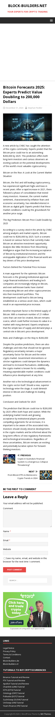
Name (6, 531)
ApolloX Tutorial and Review (16, 683)
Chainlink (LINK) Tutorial (14, 686)
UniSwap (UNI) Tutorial (13, 702)
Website (7, 549)
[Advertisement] (27, 52)
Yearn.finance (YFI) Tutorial (15, 705)
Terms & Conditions (12, 654)
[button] (50, 20)
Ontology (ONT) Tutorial (13, 693)
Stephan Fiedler (35, 107)
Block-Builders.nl (10, 664)
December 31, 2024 (14, 107)
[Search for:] (28, 580)
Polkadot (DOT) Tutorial (13, 696)
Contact (6, 657)
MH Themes (46, 714)
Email (6, 540)
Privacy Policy (9, 651)
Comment (8, 508)
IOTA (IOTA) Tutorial (12, 690)
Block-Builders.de (11, 660)
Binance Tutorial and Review (16, 677)
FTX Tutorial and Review (14, 680)
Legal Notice (8, 648)
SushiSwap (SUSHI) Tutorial (15, 699)
